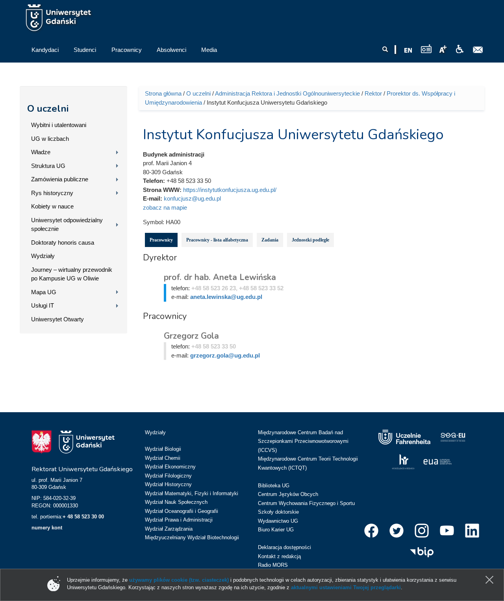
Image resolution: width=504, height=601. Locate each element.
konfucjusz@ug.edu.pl (192, 198)
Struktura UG (48, 165)
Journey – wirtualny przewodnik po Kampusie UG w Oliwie (71, 274)
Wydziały (43, 256)
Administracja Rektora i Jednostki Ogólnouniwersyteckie (287, 93)
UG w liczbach (50, 138)
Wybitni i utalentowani (58, 125)
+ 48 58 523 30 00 (83, 517)
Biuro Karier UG (276, 530)
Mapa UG (43, 292)
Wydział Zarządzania (169, 529)
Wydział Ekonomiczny (170, 467)
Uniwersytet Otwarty (57, 319)
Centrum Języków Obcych (288, 494)
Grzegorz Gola (191, 335)
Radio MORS (273, 565)
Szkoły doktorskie (278, 512)
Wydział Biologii (163, 449)
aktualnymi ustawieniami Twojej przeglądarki (346, 587)
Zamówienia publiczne (59, 179)
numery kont (47, 528)
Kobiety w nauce (52, 206)
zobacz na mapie (165, 207)
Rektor (373, 93)
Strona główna (163, 93)
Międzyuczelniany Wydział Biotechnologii (192, 537)
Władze (40, 152)
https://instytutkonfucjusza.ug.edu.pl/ (229, 189)
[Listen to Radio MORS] (426, 48)
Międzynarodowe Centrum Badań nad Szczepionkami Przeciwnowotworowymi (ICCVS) (303, 441)
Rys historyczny (52, 193)
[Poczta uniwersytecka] (478, 50)
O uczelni (48, 108)
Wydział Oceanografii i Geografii (181, 511)
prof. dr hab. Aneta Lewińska (220, 277)
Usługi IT (42, 305)
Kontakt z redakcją (279, 556)
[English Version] (408, 50)
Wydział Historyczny (168, 484)
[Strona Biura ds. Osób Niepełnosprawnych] (459, 49)
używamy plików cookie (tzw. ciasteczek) (179, 580)
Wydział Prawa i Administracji (179, 520)
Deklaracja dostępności (284, 547)
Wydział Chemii (162, 458)
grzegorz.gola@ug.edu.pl (225, 355)
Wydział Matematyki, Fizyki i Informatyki (191, 493)
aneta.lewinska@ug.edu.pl (226, 296)
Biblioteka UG (273, 486)
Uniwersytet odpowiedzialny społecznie (67, 224)
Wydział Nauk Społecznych (176, 502)
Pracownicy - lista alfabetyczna (217, 240)
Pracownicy (161, 240)
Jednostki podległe (310, 240)
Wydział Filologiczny (168, 476)
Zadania (269, 240)
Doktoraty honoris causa (62, 242)
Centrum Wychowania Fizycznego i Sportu (306, 503)
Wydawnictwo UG (278, 521)
